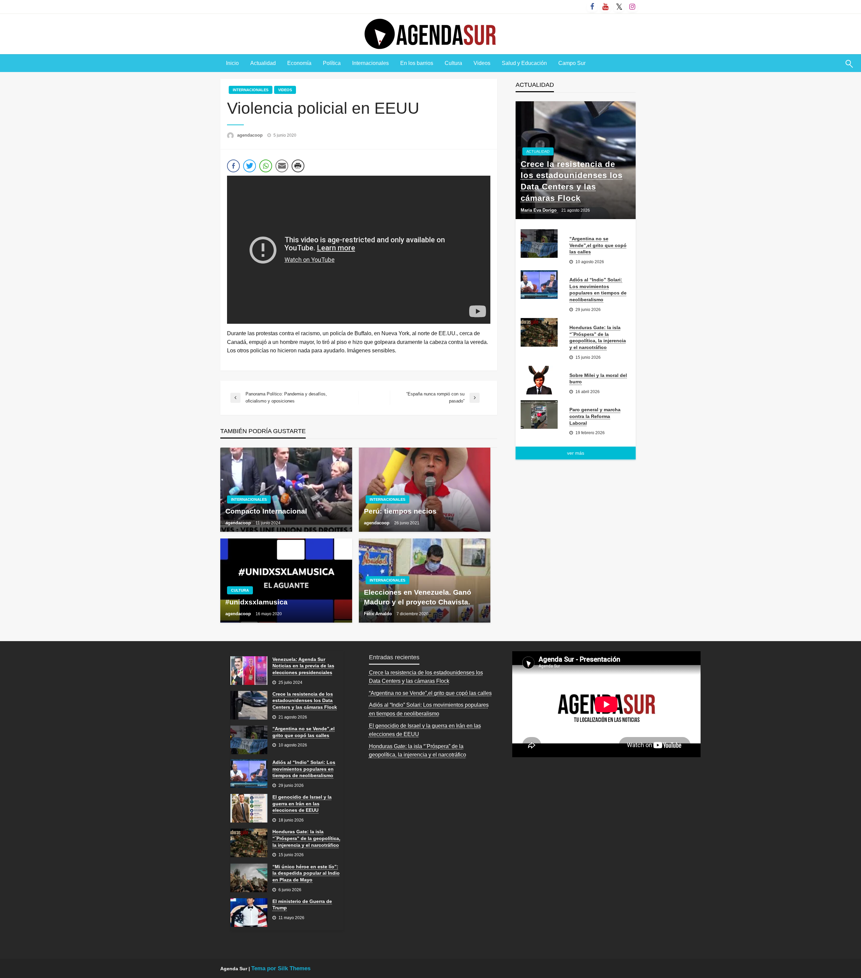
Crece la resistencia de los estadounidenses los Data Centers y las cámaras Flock (572, 181)
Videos (482, 63)
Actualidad (263, 63)
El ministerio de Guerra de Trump (302, 905)
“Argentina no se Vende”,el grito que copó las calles (598, 245)
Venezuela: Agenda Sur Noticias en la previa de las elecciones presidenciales (303, 666)
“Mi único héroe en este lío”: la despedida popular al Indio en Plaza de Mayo (306, 873)
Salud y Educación (524, 63)
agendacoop (250, 135)
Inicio (232, 63)
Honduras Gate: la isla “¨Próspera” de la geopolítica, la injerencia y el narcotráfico (597, 337)
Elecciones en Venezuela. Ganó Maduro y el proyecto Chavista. (417, 597)
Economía (299, 63)
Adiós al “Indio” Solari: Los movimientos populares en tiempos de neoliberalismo (598, 289)
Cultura (453, 63)
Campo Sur (572, 63)
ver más (575, 453)
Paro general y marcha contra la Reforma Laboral (595, 416)
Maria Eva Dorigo (539, 210)
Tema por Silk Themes (280, 968)
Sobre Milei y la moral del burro (598, 379)
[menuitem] (232, 63)
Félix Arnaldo (378, 613)
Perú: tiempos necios (400, 511)
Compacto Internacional (266, 511)
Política (332, 63)
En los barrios (416, 63)
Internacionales (370, 63)
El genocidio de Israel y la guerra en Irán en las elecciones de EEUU (302, 803)
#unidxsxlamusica (256, 602)
